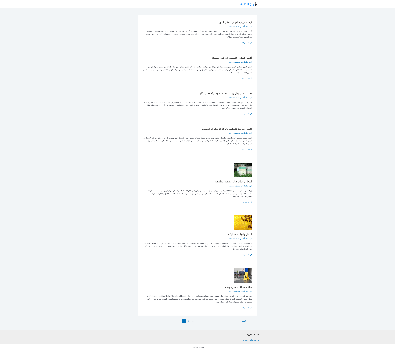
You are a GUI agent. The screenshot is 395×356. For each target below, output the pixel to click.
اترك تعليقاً (248, 27)
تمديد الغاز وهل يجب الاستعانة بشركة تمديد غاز (226, 93)
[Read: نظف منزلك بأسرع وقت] (243, 275)
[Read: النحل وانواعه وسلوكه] (243, 223)
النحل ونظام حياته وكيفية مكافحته (233, 181)
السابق (245, 321)
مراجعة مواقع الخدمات (251, 340)
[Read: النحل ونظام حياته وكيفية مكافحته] (243, 170)
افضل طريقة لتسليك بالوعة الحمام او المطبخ (227, 128)
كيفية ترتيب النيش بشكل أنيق (235, 22)
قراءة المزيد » (247, 42)
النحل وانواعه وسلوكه (240, 234)
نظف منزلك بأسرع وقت (238, 287)
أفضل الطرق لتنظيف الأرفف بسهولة (232, 57)
